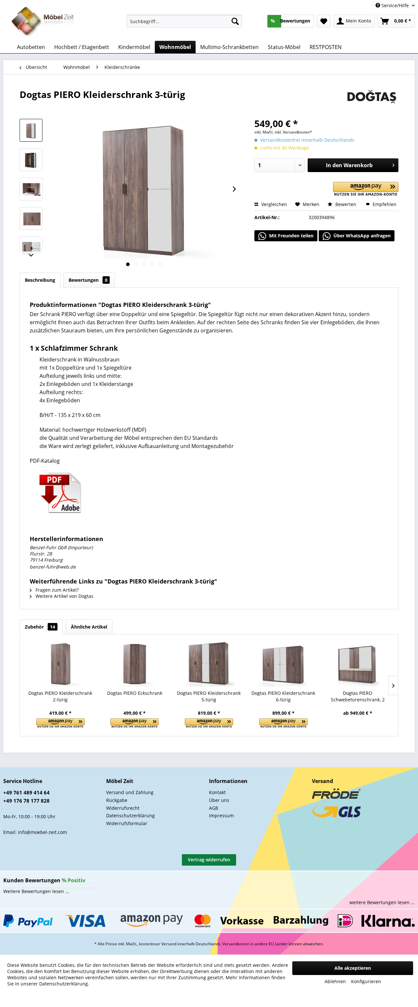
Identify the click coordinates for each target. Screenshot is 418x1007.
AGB (213, 808)
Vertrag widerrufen (209, 859)
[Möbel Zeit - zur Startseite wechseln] (43, 22)
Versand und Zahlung (129, 792)
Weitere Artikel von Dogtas (63, 596)
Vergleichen (273, 204)
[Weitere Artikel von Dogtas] (371, 100)
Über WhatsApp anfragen (361, 235)
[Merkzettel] (324, 21)
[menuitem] (184, 21)
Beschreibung (40, 280)
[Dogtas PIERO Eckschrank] (135, 664)
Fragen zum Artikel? (56, 590)
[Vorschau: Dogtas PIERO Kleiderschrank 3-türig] (31, 130)
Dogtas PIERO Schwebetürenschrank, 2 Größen (358, 696)
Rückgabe (116, 800)
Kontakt (217, 792)
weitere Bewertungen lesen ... (382, 902)
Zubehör (40, 627)
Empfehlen (383, 204)
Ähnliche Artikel (89, 627)
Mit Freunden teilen (291, 235)
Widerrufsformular (126, 823)
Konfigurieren (366, 981)
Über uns (219, 800)
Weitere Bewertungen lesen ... (36, 891)
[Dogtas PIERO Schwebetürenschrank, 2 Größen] (358, 664)
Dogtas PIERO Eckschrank (134, 693)
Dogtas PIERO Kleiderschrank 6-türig (283, 696)
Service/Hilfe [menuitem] (395, 5)
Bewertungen (88, 280)
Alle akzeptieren (352, 968)
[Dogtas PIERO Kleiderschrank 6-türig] (283, 664)
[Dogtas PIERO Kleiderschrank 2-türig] (60, 664)
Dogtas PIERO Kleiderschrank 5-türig (209, 696)
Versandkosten (235, 944)
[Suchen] (235, 21)
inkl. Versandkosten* (293, 132)
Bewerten (346, 204)
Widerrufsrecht (122, 808)
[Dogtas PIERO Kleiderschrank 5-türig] (209, 664)
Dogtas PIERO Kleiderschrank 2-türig (60, 696)
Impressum (221, 815)
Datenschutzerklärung (130, 815)
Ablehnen (335, 981)
